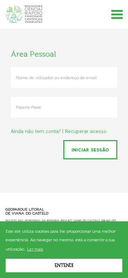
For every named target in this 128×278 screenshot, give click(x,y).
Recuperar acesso (86, 131)
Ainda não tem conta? (35, 131)
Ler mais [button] (35, 249)
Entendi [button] (64, 265)
